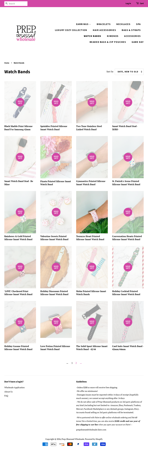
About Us (8, 391)
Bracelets (104, 24)
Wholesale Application (14, 387)
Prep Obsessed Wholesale (73, 439)
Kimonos (113, 36)
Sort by (110, 71)
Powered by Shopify (94, 439)
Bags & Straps (131, 30)
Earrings (82, 24)
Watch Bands (92, 36)
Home (6, 63)
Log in (128, 3)
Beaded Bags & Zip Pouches (108, 42)
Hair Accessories (104, 30)
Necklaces (123, 24)
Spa (138, 24)
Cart (142, 3)
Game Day (138, 42)
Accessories (132, 36)
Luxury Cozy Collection (71, 30)
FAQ (6, 395)
